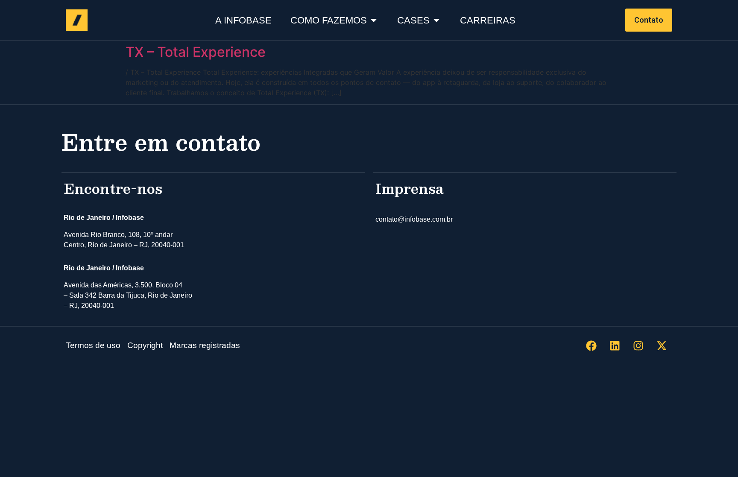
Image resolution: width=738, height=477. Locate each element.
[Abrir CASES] (436, 20)
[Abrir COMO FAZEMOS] (373, 20)
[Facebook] (591, 346)
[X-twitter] (661, 346)
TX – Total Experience (196, 52)
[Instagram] (638, 346)
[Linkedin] (614, 346)
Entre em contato (161, 141)
